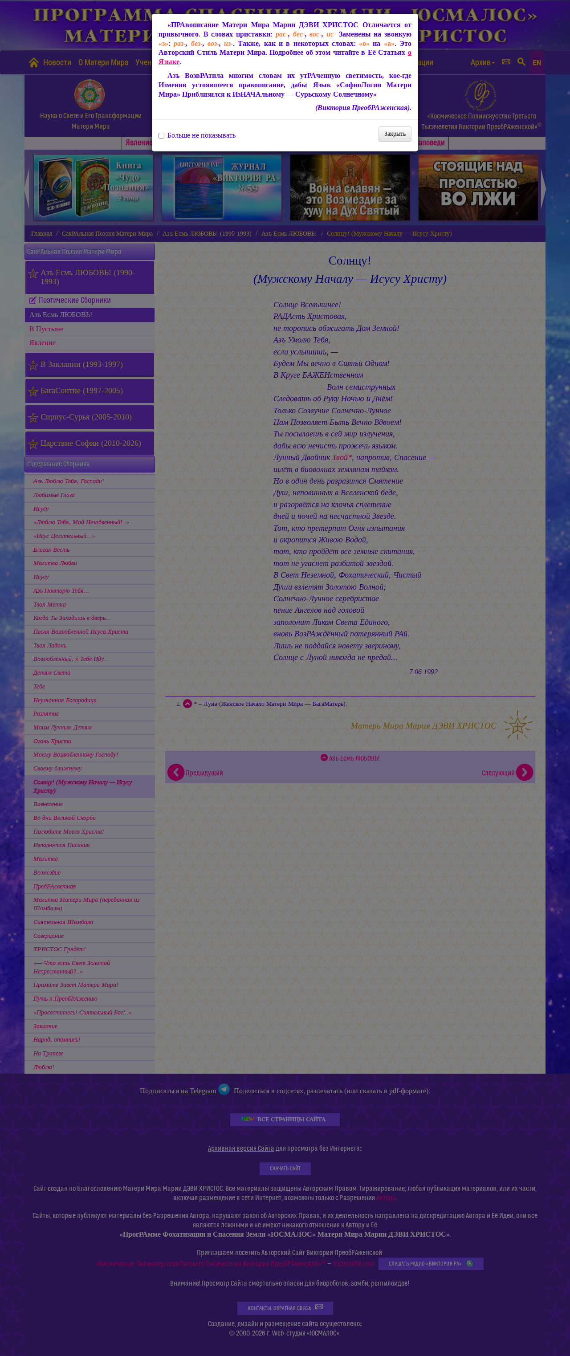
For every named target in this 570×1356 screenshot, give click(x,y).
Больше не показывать (201, 135)
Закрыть (395, 134)
